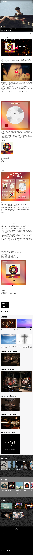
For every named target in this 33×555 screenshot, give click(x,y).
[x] (3, 312)
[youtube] (7, 312)
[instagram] (9, 312)
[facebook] (5, 312)
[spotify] (1, 312)
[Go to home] (4, 1)
